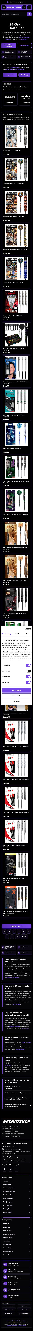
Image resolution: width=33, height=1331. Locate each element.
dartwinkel (8, 1065)
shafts (11, 69)
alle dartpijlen (25, 1028)
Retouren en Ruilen (8, 1188)
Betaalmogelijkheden (9, 1195)
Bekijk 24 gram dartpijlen (8, 45)
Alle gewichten (24, 45)
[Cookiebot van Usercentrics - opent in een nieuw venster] (23, 629)
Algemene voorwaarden (12, 1325)
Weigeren (16, 701)
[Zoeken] (29, 14)
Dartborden (6, 1227)
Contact (5, 1181)
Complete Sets (7, 1241)
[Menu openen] (4, 7)
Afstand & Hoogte (8, 1205)
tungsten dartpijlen (14, 1026)
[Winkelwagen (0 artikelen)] (29, 7)
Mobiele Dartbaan (8, 1237)
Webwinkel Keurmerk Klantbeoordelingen (16, 1320)
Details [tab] (17, 634)
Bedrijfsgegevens (8, 1202)
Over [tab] (27, 634)
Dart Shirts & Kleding (9, 1234)
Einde (24, 936)
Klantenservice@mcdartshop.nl (13, 1149)
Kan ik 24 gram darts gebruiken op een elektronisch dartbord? (16, 1098)
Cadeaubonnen (7, 1212)
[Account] (24, 7)
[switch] (28, 671)
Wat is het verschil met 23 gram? (15, 1093)
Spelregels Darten (8, 1209)
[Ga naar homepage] (14, 7)
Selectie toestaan (16, 695)
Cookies (24, 1325)
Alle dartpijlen (25, 75)
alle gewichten (15, 67)
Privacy (20, 1325)
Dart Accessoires (8, 1251)
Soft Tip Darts (7, 1230)
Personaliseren (7, 1248)
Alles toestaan (16, 690)
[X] (16, 1169)
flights (7, 69)
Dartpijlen (6, 1223)
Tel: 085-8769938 (9, 1146)
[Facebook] (4, 1169)
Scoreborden (7, 1244)
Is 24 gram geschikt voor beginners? (12, 1087)
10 (17, 936)
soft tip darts (16, 1004)
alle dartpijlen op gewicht (12, 977)
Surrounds (6, 1255)
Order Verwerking (8, 1198)
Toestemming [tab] (6, 634)
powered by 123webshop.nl (16, 1328)
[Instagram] (10, 1169)
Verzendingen (7, 1184)
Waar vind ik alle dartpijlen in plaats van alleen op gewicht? (16, 1105)
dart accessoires (19, 69)
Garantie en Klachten (9, 1191)
